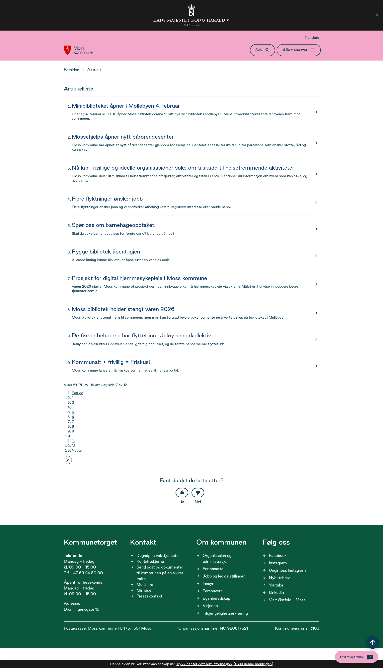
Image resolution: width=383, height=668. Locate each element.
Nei (198, 502)
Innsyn (208, 583)
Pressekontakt (149, 596)
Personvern (213, 591)
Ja (182, 502)
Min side (143, 590)
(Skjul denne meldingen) (253, 664)
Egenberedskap (216, 598)
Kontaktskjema (150, 561)
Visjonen (210, 605)
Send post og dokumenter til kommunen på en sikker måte (159, 573)
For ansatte (213, 569)
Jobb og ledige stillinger (224, 576)
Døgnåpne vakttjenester (158, 555)
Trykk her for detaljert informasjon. (205, 664)
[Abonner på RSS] (68, 460)
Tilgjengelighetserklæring (225, 613)
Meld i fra (144, 584)
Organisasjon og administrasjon (217, 558)
